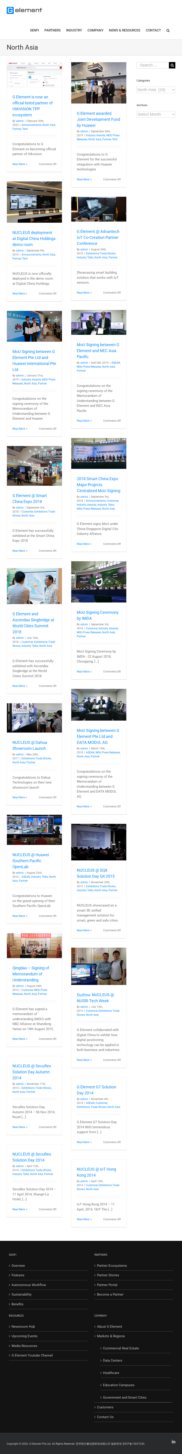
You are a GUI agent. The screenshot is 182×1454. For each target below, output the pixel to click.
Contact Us (105, 1417)
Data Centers (112, 1360)
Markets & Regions (111, 1336)
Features (18, 1275)
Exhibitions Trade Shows (100, 253)
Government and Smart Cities (124, 1397)
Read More (18, 164)
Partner (16, 129)
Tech (25, 129)
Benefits (18, 1304)
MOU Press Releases (89, 366)
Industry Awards (95, 135)
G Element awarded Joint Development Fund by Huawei (98, 119)
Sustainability (22, 1294)
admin (20, 121)
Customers (105, 1407)
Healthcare (111, 1373)
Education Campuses (119, 1385)
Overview (18, 1266)
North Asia (48, 125)
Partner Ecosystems (112, 1266)
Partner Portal (107, 1285)
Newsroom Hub (23, 1327)
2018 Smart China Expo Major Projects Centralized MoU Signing (98, 484)
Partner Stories (108, 1275)
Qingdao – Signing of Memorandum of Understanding (30, 974)
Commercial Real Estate (121, 1348)
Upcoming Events (25, 1336)
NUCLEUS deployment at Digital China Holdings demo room (33, 238)
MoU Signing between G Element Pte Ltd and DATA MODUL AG (98, 736)
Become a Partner (110, 1294)
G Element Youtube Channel (32, 1355)
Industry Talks (85, 257)
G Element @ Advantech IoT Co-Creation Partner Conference (98, 237)
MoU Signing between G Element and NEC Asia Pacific (98, 350)
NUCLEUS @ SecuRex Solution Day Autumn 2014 (31, 1072)
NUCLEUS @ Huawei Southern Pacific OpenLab (30, 860)
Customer (112, 500)
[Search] (168, 30)
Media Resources (24, 1346)
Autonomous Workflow (29, 1285)
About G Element (109, 1327)
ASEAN (115, 362)
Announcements (31, 125)
